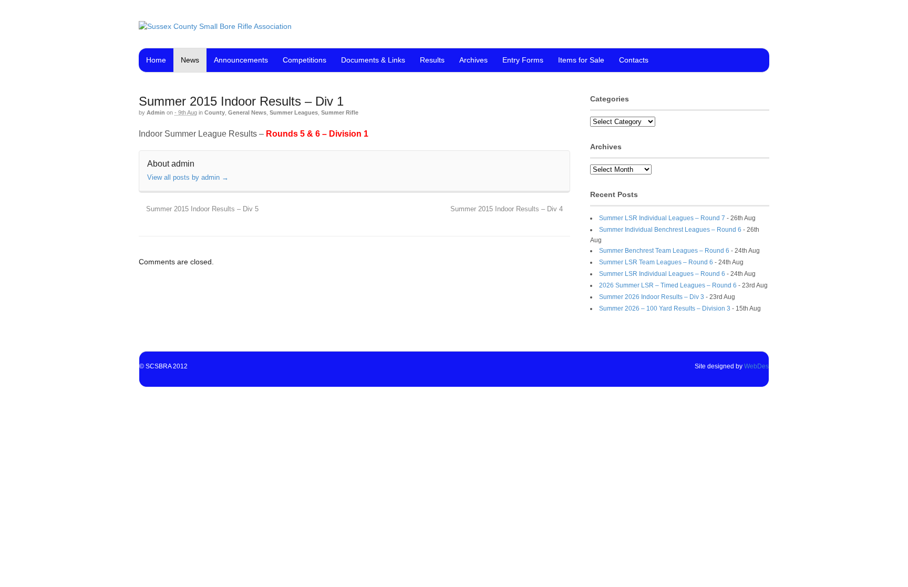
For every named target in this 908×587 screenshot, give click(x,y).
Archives (473, 60)
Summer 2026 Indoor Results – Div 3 (651, 297)
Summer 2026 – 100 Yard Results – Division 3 (664, 308)
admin (156, 112)
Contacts (633, 60)
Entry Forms (522, 60)
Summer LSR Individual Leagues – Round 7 (662, 218)
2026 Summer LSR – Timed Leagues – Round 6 (668, 285)
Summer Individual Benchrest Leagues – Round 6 (670, 229)
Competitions (304, 60)
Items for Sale (581, 60)
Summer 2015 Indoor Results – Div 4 (507, 209)
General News (247, 112)
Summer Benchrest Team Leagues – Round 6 (664, 250)
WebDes (756, 366)
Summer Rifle (339, 112)
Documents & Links (373, 60)
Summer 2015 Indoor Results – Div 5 (201, 209)
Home (156, 60)
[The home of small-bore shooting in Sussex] (215, 26)
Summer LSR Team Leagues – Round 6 (656, 262)
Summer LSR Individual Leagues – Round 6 (662, 273)
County (214, 112)
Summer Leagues (294, 112)
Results (432, 60)
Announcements (241, 60)
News (190, 60)
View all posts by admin (188, 177)
